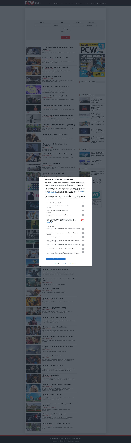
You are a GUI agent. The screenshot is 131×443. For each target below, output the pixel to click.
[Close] (89, 179)
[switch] (82, 206)
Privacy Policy (73, 263)
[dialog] (65, 221)
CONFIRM (55, 258)
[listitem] (65, 203)
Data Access (65, 263)
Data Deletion (58, 263)
